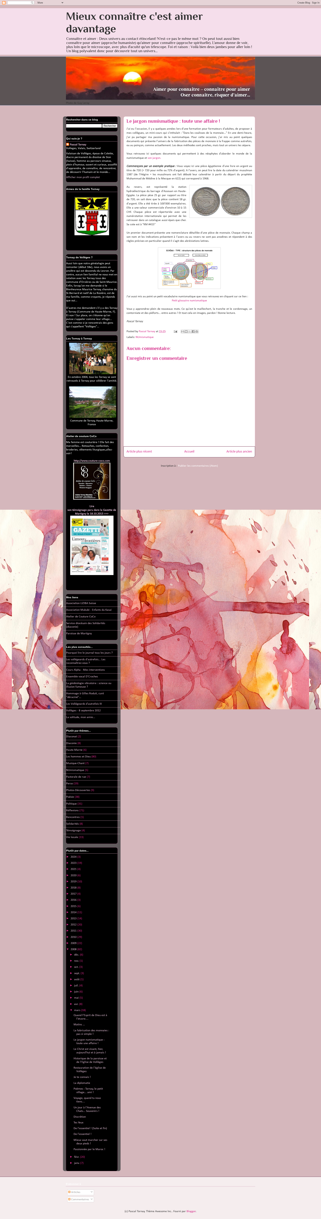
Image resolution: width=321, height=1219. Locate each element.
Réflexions (72, 810)
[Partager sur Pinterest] (197, 331)
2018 (74, 887)
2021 (74, 869)
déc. (77, 954)
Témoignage (73, 830)
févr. (77, 1156)
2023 (74, 863)
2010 (74, 937)
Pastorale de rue (76, 776)
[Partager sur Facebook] (193, 331)
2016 (74, 900)
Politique (71, 803)
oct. (76, 967)
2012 (74, 924)
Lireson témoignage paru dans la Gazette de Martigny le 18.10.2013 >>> (91, 510)
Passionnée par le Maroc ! (89, 1149)
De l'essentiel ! (82, 1134)
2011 (74, 930)
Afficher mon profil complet (83, 177)
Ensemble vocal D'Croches (82, 676)
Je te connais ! (82, 1077)
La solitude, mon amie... (80, 717)
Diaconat (71, 736)
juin (76, 991)
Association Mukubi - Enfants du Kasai (89, 609)
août (77, 979)
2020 (74, 875)
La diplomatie (82, 1083)
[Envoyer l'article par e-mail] (175, 331)
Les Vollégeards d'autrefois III (84, 703)
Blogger (191, 1211)
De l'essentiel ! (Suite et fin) (90, 1128)
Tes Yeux (78, 1122)
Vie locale (72, 837)
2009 (74, 943)
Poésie (70, 796)
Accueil (189, 451)
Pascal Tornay (78, 144)
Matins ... (79, 1024)
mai (77, 997)
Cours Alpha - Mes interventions (85, 669)
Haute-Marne (74, 749)
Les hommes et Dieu (78, 756)
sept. (77, 973)
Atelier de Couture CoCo (80, 616)
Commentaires (79, 1199)
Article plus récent (139, 451)
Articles (75, 1192)
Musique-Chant (75, 763)
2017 (74, 893)
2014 (74, 912)
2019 (74, 881)
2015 (74, 906)
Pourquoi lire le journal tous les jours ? (89, 652)
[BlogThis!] (186, 331)
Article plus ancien (239, 451)
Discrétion (80, 1116)
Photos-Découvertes (78, 790)
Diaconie (71, 743)
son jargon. (154, 158)
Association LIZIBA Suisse (81, 603)
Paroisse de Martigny (79, 633)
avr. (76, 1004)
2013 (74, 918)
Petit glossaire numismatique (189, 300)
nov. (77, 960)
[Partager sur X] (190, 331)
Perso (69, 783)
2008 (74, 949)
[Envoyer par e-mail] (182, 331)
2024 (74, 856)
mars (77, 1010)
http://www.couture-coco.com (92, 460)
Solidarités (72, 823)
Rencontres (73, 817)
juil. (76, 985)
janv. (77, 1163)
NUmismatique (145, 337)
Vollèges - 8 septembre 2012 (83, 710)
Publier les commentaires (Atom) (198, 465)
